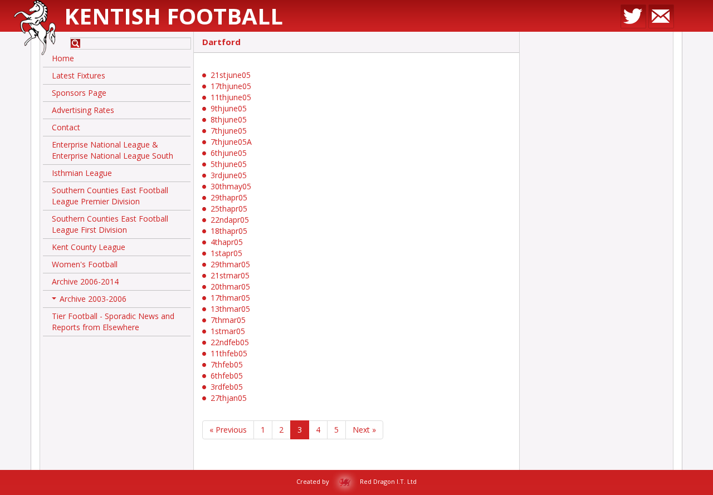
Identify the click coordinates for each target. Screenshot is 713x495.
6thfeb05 (227, 375)
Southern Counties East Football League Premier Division (110, 196)
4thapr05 (227, 242)
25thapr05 (229, 208)
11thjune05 (231, 97)
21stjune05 (231, 75)
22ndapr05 (230, 219)
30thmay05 (231, 186)
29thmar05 (230, 264)
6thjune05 (229, 153)
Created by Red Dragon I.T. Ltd (356, 481)
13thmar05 (230, 308)
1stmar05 (228, 331)
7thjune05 (229, 130)
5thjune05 (229, 164)
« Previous (228, 429)
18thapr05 (229, 231)
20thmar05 (230, 286)
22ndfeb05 (230, 342)
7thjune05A (231, 141)
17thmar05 (230, 297)
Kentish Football (173, 16)
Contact (66, 127)
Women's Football (85, 264)
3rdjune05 (229, 175)
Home (63, 58)
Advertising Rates (83, 110)
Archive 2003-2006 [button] (90, 300)
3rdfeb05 (227, 386)
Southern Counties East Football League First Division (110, 224)
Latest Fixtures (78, 75)
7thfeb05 (227, 364)
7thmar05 (228, 320)
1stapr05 (226, 253)
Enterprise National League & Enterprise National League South (112, 150)
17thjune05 (231, 86)
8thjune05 (229, 119)
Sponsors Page (79, 92)
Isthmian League (82, 173)
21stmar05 (230, 275)
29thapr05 (229, 197)
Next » (364, 429)
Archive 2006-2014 (85, 281)
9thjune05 (229, 108)
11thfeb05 (229, 353)
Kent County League (88, 247)
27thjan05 (229, 398)
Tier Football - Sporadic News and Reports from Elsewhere (113, 321)
